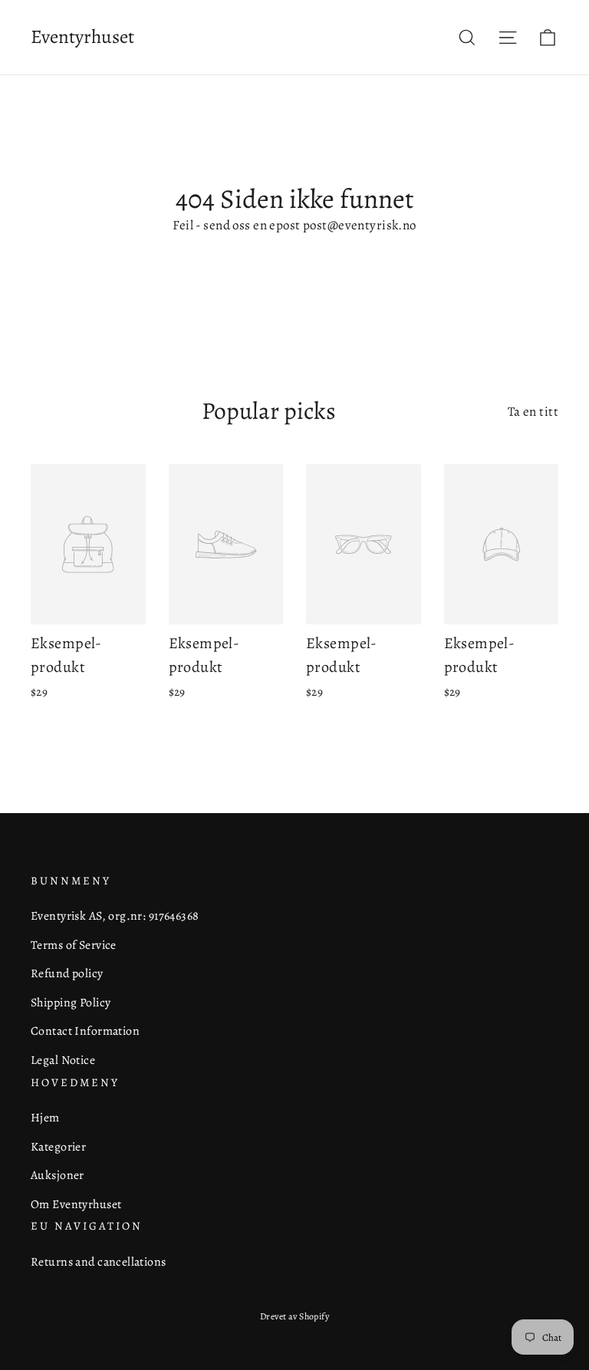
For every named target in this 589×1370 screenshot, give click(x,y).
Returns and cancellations (98, 1261)
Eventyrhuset (82, 37)
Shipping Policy (70, 1002)
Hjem (45, 1117)
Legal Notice (63, 1060)
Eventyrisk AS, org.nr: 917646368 (115, 915)
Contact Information (85, 1031)
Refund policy (67, 973)
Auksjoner (57, 1175)
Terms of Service (74, 945)
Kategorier (58, 1146)
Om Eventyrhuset (76, 1204)
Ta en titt (533, 411)
